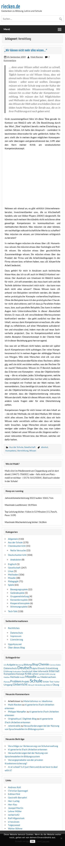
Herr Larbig (14, 801)
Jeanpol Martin (15, 808)
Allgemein (13, 539)
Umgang (8, 684)
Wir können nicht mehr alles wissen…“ (26, 50)
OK (32, 841)
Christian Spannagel (18, 790)
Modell (22, 677)
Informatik (43, 671)
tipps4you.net (15, 644)
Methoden (13, 574)
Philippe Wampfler (17, 711)
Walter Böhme (15, 828)
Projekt (25, 681)
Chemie (43, 664)
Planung (7, 682)
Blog (35, 664)
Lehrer (35, 674)
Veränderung (40, 685)
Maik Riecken (37, 57)
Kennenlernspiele (19, 599)
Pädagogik (13, 581)
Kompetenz (10, 450)
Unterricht (20, 684)
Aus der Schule (16, 447)
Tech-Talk (12, 611)
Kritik (28, 673)
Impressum (15, 636)
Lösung (52, 674)
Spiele (11, 584)
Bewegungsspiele (19, 589)
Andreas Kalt (14, 787)
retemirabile (14, 725)
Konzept (20, 674)
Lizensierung (16, 639)
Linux (10, 571)
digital (34, 668)
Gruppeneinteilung (19, 596)
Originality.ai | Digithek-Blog (22, 718)
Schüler (46, 681)
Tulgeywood (14, 825)
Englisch (12, 564)
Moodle (12, 577)
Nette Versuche (18, 550)
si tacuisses (14, 821)
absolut (44, 447)
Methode (14, 677)
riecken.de (10, 7)
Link (47, 674)
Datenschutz (16, 632)
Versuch (31, 685)
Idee (35, 671)
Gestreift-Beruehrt (17, 797)
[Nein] (61, 838)
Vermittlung (22, 450)
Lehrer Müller (15, 811)
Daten (58, 665)
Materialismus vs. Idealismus (38, 701)
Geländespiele (17, 592)
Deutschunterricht (17, 555)
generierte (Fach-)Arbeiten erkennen (27, 749)
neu (38, 677)
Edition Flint (14, 794)
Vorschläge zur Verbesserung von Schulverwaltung (33, 746)
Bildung (28, 664)
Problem (15, 681)
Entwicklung (52, 668)
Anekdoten (15, 559)
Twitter (57, 682)
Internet (54, 671)
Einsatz (41, 668)
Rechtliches (14, 628)
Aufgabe (11, 664)
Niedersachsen (48, 676)
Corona (52, 665)
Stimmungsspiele (18, 606)
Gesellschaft (30, 447)
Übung (56, 684)
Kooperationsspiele (20, 603)
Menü (7, 29)
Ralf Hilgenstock (16, 818)
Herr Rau (12, 804)
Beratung (19, 665)
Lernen (42, 674)
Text (52, 681)
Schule (36, 680)
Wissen (32, 450)
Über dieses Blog (16, 647)
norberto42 (14, 814)
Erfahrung (8, 671)
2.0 (5, 665)
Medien (7, 677)
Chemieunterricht (17, 545)
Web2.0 (49, 685)
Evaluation (17, 671)
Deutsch (24, 667)
